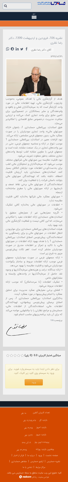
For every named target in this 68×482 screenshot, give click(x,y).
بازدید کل (43, 420)
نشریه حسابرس (53, 461)
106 (51, 320)
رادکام (34, 477)
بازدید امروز (41, 427)
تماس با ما (27, 467)
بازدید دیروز (41, 434)
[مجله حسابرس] (51, 3)
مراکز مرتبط (40, 467)
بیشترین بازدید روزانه (45, 449)
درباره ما (31, 455)
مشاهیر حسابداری (19, 461)
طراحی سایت (43, 477)
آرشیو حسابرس (36, 461)
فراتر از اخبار (19, 455)
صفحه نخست (52, 455)
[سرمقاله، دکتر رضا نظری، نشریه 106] (34, 77)
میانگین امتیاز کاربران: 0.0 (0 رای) (42, 355)
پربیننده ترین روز (42, 442)
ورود (40, 455)
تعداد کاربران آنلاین (41, 412)
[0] (7, 355)
